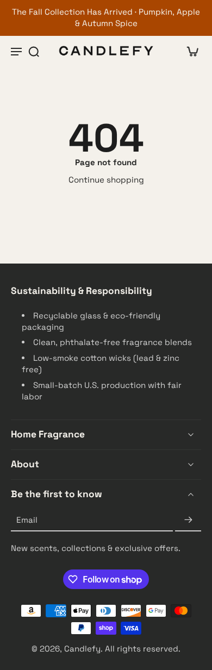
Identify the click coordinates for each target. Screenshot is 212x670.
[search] (34, 51)
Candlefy (82, 649)
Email (27, 520)
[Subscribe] (188, 520)
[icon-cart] (189, 51)
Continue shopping (106, 179)
